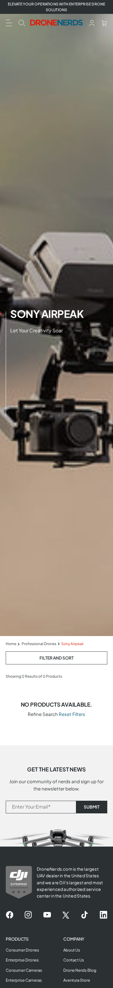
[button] (9, 22)
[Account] (92, 22)
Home (11, 643)
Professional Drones (39, 643)
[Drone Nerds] (56, 23)
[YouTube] (47, 915)
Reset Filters (72, 714)
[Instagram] (28, 915)
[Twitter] (65, 915)
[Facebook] (9, 915)
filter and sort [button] (56, 657)
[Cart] (104, 22)
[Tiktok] (84, 915)
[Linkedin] (103, 915)
